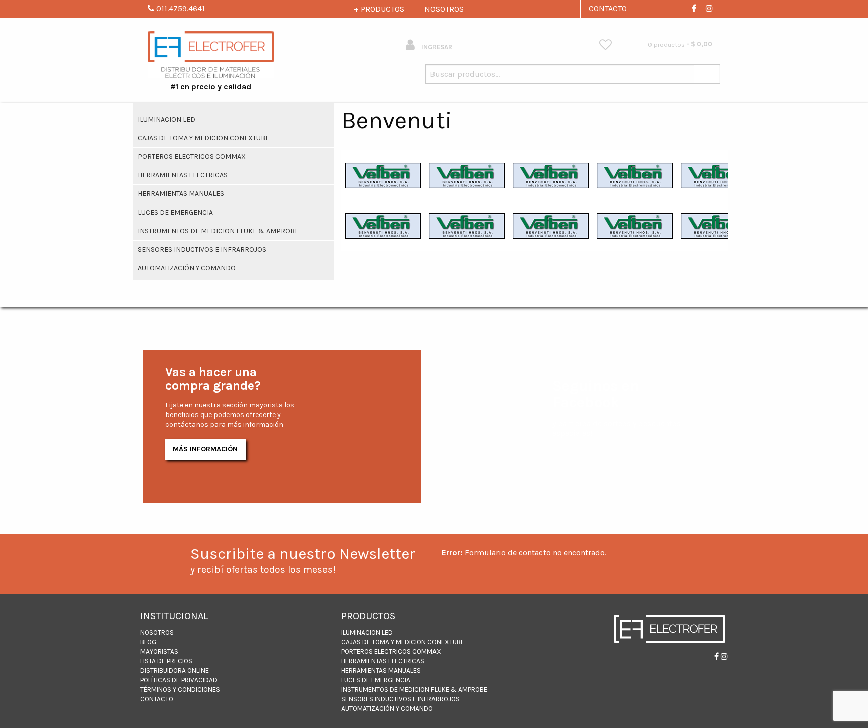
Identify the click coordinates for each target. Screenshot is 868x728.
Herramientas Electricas (183, 175)
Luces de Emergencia (175, 212)
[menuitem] (605, 45)
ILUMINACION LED (166, 119)
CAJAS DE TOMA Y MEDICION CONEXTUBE (203, 138)
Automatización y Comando (187, 268)
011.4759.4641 (179, 8)
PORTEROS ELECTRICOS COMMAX (192, 156)
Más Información (205, 449)
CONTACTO (608, 8)
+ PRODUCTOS (379, 9)
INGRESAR (436, 47)
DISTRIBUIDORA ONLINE (174, 670)
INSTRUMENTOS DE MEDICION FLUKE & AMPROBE (218, 231)
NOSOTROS (444, 9)
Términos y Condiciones (180, 689)
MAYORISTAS (159, 651)
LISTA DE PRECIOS (166, 661)
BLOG (148, 642)
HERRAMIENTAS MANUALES (181, 193)
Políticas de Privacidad (179, 680)
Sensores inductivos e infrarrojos (202, 249)
